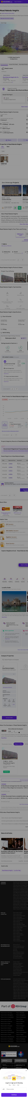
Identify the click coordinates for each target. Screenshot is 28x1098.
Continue (14, 1095)
